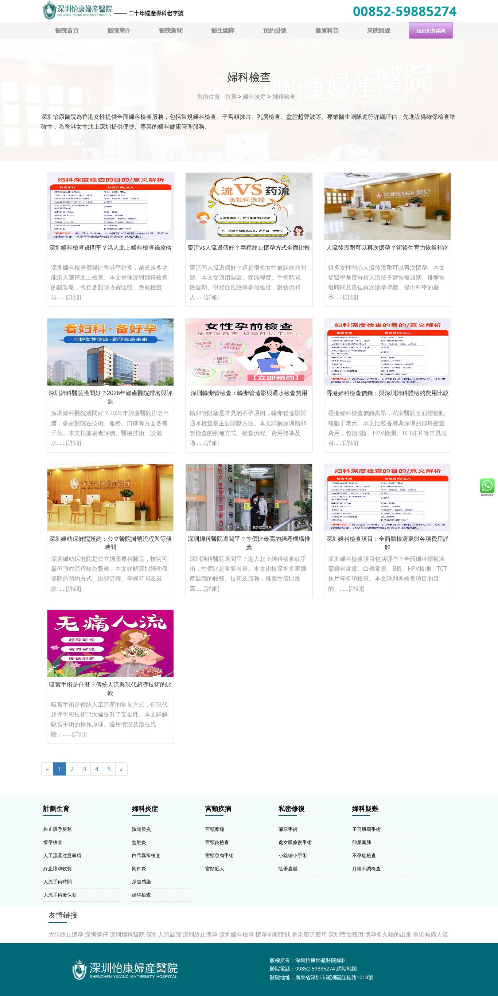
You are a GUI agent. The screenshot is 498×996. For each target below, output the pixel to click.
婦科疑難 (365, 808)
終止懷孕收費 (57, 868)
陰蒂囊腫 (288, 868)
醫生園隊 (223, 30)
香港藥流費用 (309, 934)
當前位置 (208, 97)
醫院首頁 (67, 30)
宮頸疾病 (218, 808)
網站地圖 (346, 968)
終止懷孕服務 (57, 829)
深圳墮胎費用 (345, 934)
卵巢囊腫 (361, 842)
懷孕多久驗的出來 (388, 934)
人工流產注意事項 (62, 855)
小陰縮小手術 (293, 855)
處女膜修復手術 (295, 842)
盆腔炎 (139, 842)
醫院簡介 (119, 30)
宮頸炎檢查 (217, 842)
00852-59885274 (405, 11)
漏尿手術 (288, 829)
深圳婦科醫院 (127, 934)
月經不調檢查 (366, 868)
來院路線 (378, 30)
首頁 (231, 97)
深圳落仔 (96, 934)
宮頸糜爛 (214, 829)
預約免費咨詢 (431, 31)
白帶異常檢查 (146, 855)
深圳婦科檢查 (236, 934)
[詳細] (73, 297)
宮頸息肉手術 (219, 855)
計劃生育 (56, 808)
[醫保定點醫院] (112, 10)
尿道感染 (141, 881)
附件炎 (139, 868)
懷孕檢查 (52, 842)
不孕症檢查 (364, 855)
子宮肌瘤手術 (366, 829)
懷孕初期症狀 (273, 934)
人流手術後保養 (60, 894)
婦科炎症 (254, 97)
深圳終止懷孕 (200, 934)
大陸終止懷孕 (65, 934)
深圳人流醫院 (163, 934)
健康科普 (327, 30)
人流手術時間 (57, 881)
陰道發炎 (141, 829)
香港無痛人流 (430, 934)
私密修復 (292, 808)
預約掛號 (275, 30)
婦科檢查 (284, 97)
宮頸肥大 (214, 868)
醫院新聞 (171, 30)
